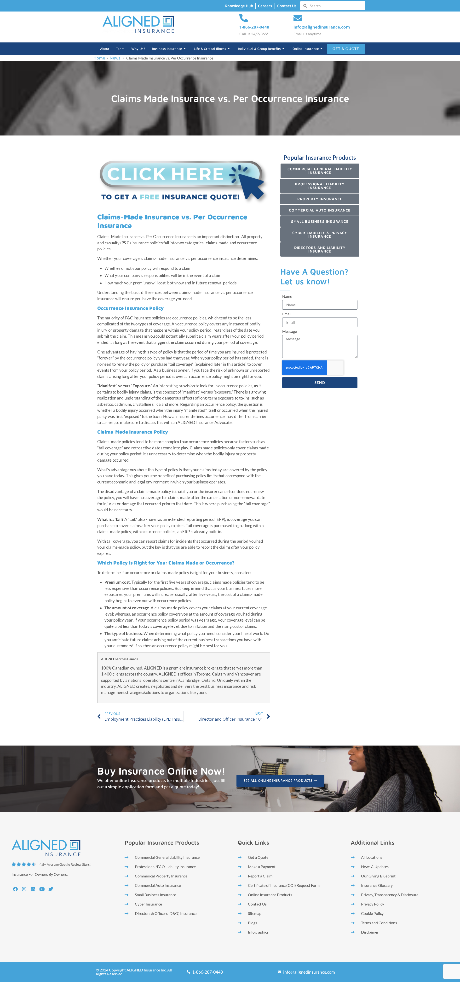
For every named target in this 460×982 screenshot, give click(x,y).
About (104, 49)
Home (99, 58)
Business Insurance (167, 49)
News (115, 58)
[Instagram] (24, 889)
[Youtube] (42, 889)
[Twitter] (51, 889)
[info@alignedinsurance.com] (297, 18)
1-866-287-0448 (254, 27)
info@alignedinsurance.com (321, 27)
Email (286, 314)
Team (120, 49)
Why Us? (138, 49)
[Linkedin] (33, 889)
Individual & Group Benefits (259, 49)
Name (287, 296)
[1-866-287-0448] (243, 18)
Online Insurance (306, 49)
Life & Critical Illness (210, 49)
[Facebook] (15, 889)
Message (289, 331)
